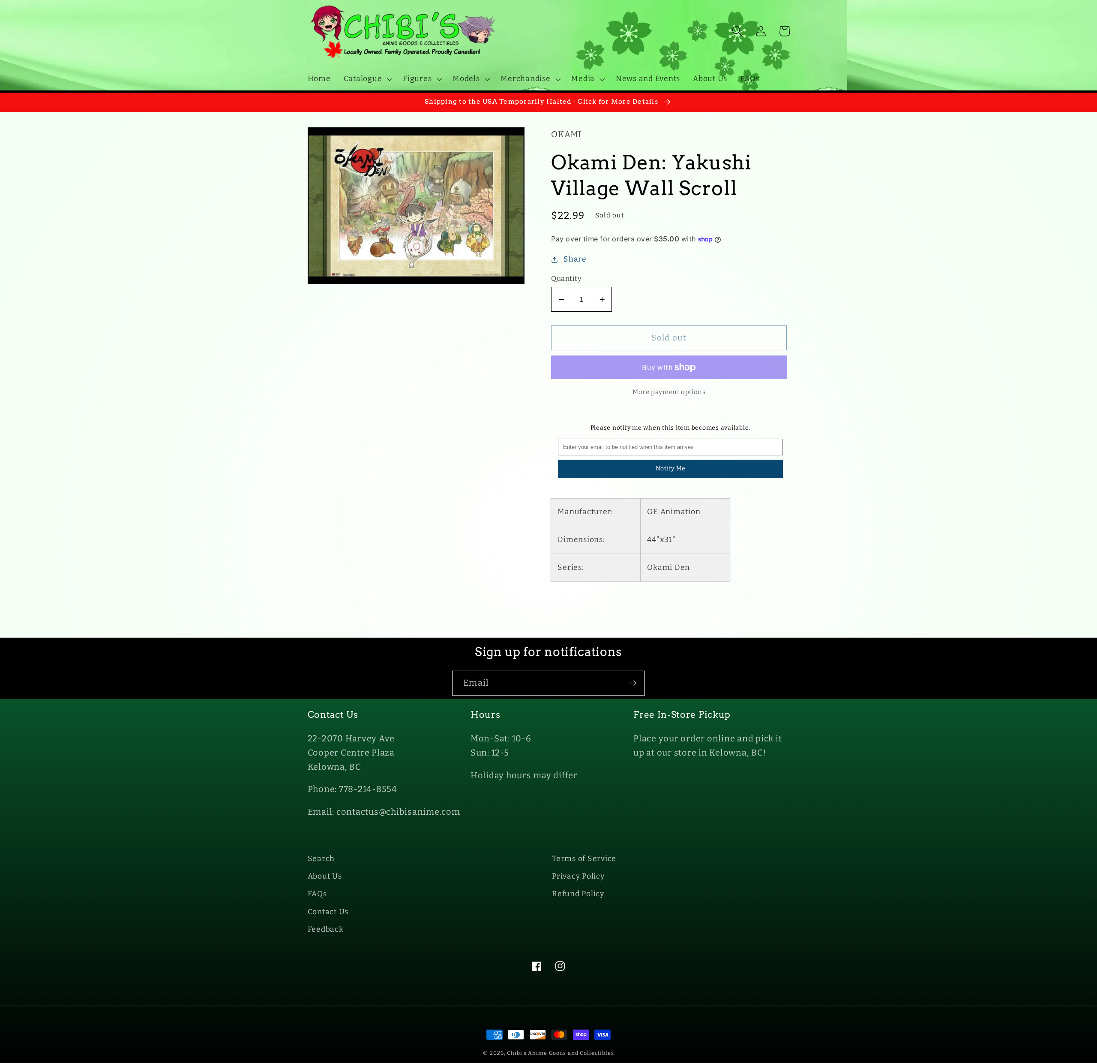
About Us (325, 876)
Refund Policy (578, 893)
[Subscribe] (632, 683)
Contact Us (328, 911)
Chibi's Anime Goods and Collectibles (560, 1053)
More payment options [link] (669, 392)
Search (321, 858)
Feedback (326, 929)
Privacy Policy (578, 876)
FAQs (317, 893)
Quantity (566, 278)
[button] (367, 79)
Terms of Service (584, 858)
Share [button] (575, 259)
